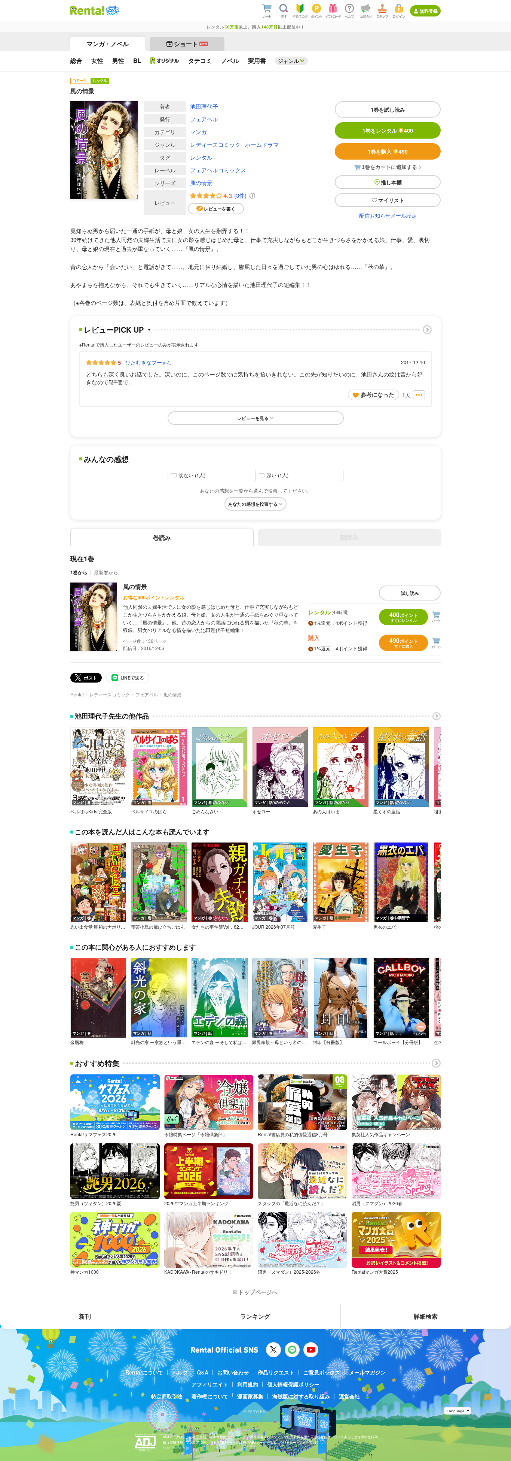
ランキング (255, 1316)
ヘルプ (180, 1372)
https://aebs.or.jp (176, 1447)
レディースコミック (215, 144)
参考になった (377, 394)
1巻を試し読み (388, 109)
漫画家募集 (250, 1396)
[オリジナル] (164, 60)
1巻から (79, 572)
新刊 (85, 1316)
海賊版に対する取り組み (301, 1396)
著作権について (210, 1396)
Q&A (202, 1372)
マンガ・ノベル (108, 43)
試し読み (410, 593)
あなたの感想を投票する (253, 503)
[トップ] (87, 10)
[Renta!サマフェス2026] (111, 10)
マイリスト (391, 200)
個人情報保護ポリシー (293, 1384)
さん (148, 362)
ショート (190, 43)
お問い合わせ (233, 1372)
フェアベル (204, 119)
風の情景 (201, 183)
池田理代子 (204, 106)
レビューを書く (219, 208)
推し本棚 (391, 182)
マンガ (198, 132)
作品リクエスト (276, 1372)
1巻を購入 (388, 151)
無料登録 (429, 10)
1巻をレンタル (387, 130)
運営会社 (349, 1396)
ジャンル (288, 60)
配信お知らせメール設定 (388, 215)
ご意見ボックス (321, 1372)
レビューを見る (253, 418)
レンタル (201, 157)
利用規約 (247, 1384)
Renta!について (144, 1372)
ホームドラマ (262, 144)
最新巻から (106, 572)
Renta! (77, 694)
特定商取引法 (167, 1396)
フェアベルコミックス (218, 170)
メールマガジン (367, 1372)
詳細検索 (426, 1316)
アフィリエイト (210, 1384)
